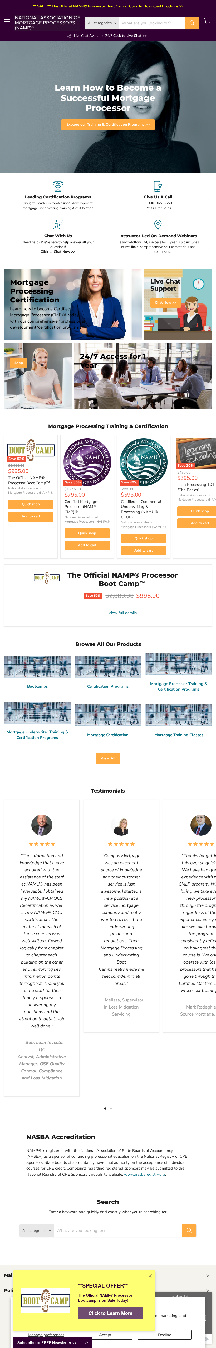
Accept (105, 1334)
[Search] (192, 23)
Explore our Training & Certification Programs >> (108, 124)
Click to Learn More (110, 1313)
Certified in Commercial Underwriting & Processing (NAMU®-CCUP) (141, 509)
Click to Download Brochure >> (156, 6)
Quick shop (31, 504)
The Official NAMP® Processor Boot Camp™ (29, 480)
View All (108, 758)
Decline (164, 1334)
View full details (123, 613)
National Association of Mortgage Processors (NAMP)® (30, 490)
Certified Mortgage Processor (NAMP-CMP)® (81, 506)
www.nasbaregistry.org (144, 1174)
